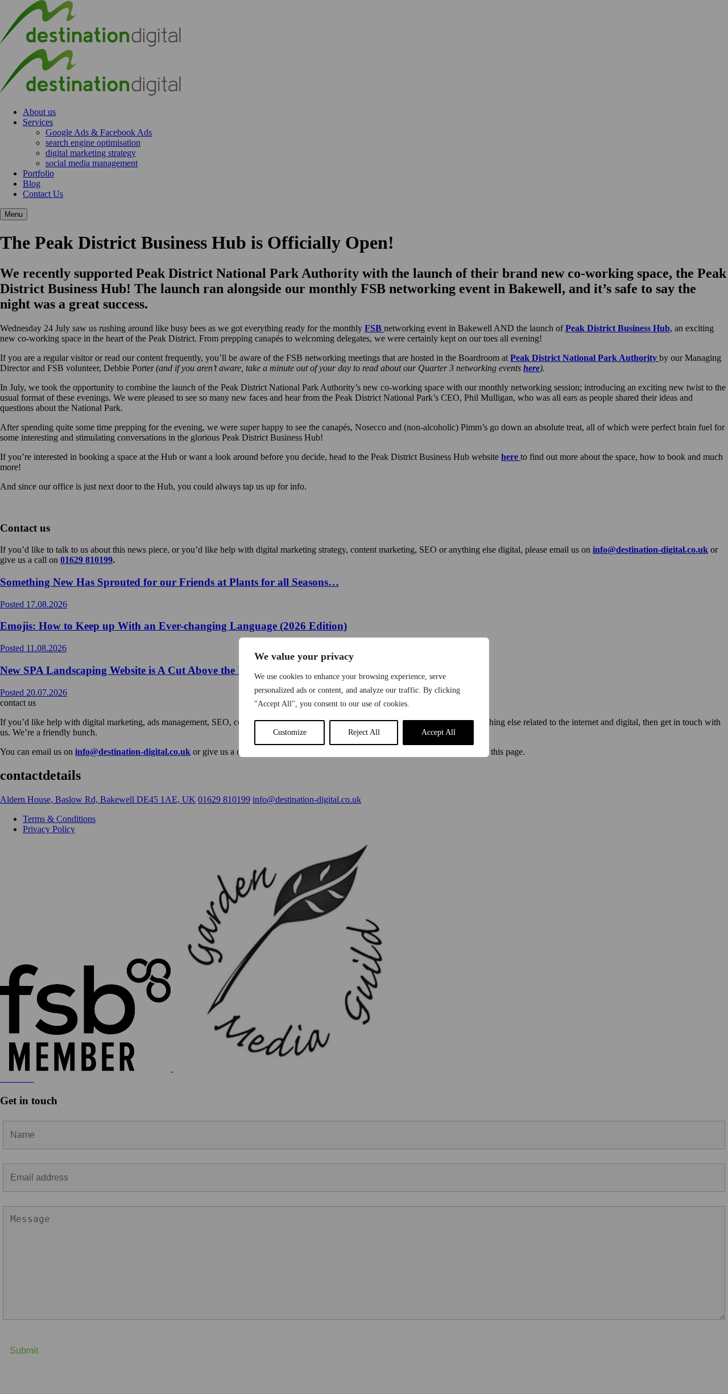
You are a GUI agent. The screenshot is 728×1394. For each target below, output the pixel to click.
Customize (290, 732)
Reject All (364, 732)
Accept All (438, 732)
